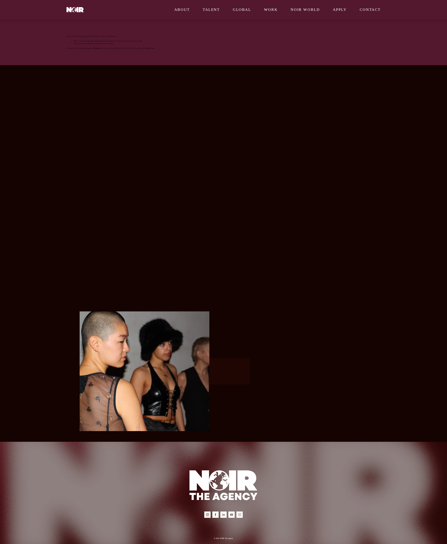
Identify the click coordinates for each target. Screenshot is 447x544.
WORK (271, 10)
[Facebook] (215, 514)
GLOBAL (242, 10)
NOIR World (305, 10)
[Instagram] (207, 514)
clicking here (96, 48)
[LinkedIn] (223, 514)
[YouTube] (231, 514)
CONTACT (370, 10)
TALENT (211, 10)
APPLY (340, 10)
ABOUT (182, 10)
